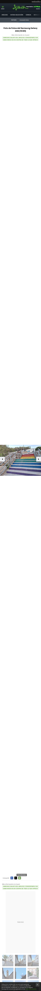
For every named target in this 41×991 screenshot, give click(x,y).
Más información (31, 989)
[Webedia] (36, 1)
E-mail (19, 878)
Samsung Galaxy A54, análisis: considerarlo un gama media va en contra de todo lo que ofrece (20, 39)
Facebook (11, 878)
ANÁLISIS (5, 15)
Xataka (20, 7)
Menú (2, 9)
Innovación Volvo (24, 20)
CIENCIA (28, 15)
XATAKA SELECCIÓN (16, 15)
